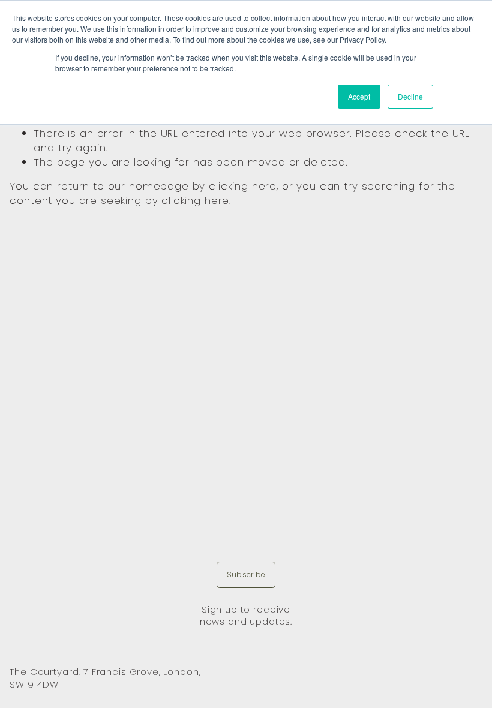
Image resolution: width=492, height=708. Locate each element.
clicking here (243, 186)
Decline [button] (410, 96)
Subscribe (246, 574)
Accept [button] (359, 96)
